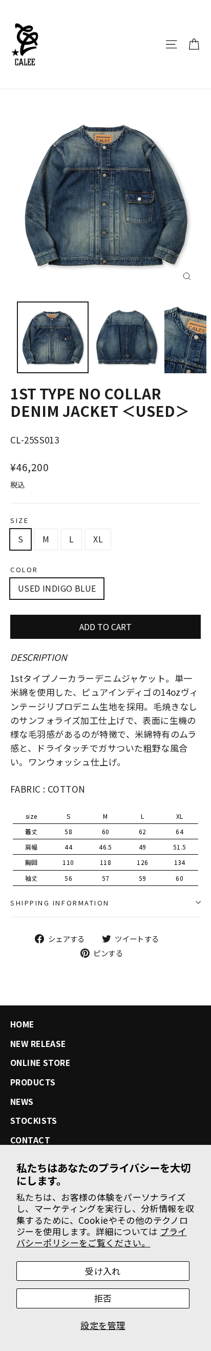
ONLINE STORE (40, 1062)
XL (98, 539)
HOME (22, 1024)
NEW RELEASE (38, 1044)
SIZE (19, 520)
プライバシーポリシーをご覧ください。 (101, 1237)
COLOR (24, 569)
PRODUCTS (32, 1082)
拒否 (103, 1298)
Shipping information (60, 903)
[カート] (194, 44)
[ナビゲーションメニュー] (171, 44)
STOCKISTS (33, 1120)
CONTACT (30, 1140)
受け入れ (103, 1270)
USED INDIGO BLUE (57, 588)
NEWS (22, 1101)
